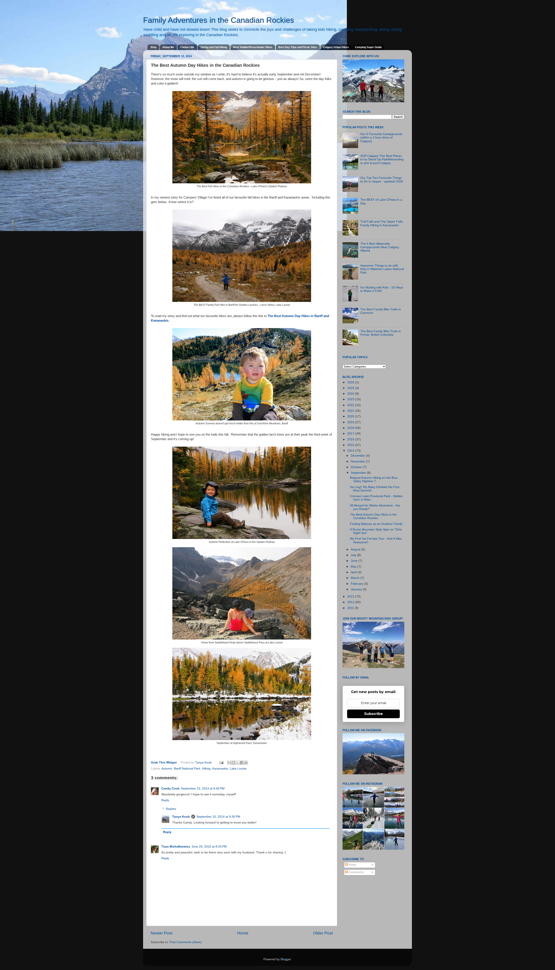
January (357, 589)
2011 (351, 608)
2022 (351, 405)
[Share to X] (237, 762)
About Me (168, 47)
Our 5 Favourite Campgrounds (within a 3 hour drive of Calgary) (381, 137)
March (355, 577)
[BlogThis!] (233, 762)
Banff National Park (187, 768)
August (356, 549)
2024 (351, 393)
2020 (351, 416)
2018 (351, 428)
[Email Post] (221, 762)
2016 (351, 439)
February (357, 583)
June (354, 560)
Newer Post (161, 933)
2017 (351, 433)
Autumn (167, 768)
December (358, 455)
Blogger (286, 959)
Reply (165, 800)
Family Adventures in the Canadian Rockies (218, 20)
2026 (351, 382)
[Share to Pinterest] (246, 762)
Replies (171, 809)
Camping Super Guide (368, 47)
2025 (351, 388)
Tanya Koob (203, 762)
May (354, 566)
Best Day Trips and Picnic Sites (297, 47)
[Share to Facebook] (242, 762)
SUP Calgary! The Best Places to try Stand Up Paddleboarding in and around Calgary (381, 159)
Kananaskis (220, 768)
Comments (356, 872)
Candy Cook (170, 788)
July (354, 555)
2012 (351, 602)
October (357, 467)
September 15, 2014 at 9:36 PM (218, 816)
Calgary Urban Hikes (336, 47)
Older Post (323, 933)
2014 (351, 450)
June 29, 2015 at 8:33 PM (209, 846)
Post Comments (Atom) (186, 942)
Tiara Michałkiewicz (175, 846)
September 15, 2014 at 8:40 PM (203, 788)
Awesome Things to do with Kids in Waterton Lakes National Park (382, 269)
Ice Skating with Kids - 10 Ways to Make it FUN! (381, 289)
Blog (153, 47)
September (359, 472)
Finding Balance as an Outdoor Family (376, 524)
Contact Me (187, 47)
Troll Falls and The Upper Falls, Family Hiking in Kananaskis (381, 223)
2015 (351, 445)
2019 (351, 422)
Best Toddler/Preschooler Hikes (252, 47)
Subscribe (373, 714)
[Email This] (229, 762)
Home (242, 933)
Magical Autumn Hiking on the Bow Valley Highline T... (373, 479)
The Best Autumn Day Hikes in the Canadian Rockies (373, 516)
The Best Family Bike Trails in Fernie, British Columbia (380, 333)
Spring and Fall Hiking (213, 47)
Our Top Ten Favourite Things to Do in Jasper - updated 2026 (381, 179)
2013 (351, 596)
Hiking (206, 768)
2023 (351, 399)
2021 (351, 410)
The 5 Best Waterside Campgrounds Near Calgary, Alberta (380, 247)
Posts (352, 864)
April (354, 572)
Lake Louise (238, 768)
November (358, 461)
